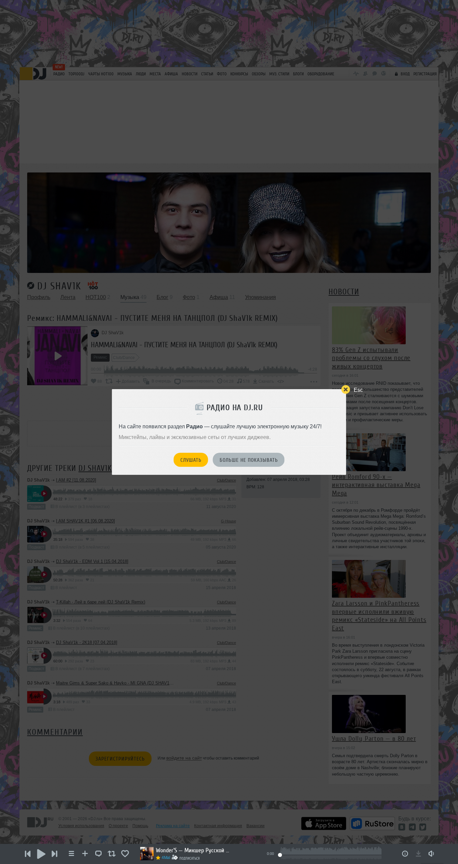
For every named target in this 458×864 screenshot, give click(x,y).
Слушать (191, 460)
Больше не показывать (249, 460)
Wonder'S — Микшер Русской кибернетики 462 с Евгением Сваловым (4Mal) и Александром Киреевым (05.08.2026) (193, 850)
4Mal (166, 857)
